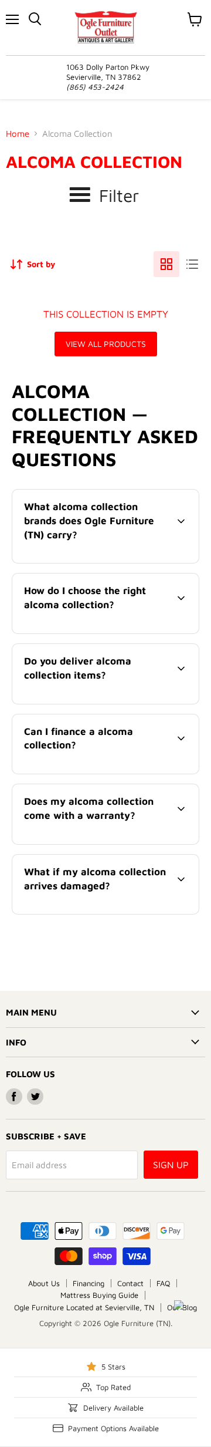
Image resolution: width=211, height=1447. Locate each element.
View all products (106, 344)
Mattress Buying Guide (99, 1295)
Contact (130, 1283)
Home (17, 134)
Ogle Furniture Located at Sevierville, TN (84, 1307)
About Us (44, 1283)
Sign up (171, 1164)
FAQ (163, 1283)
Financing (88, 1283)
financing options (107, 772)
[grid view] (166, 264)
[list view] (192, 264)
